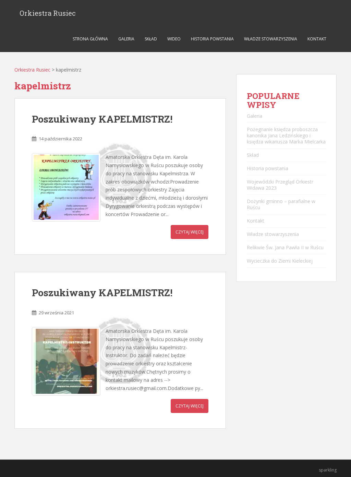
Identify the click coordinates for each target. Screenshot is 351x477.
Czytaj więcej (190, 232)
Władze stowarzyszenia (270, 39)
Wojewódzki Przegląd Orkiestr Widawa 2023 (280, 184)
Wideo (174, 39)
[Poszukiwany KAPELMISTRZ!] (66, 187)
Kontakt (316, 39)
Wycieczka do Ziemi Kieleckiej (280, 261)
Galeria (126, 39)
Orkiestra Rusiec (48, 13)
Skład (151, 39)
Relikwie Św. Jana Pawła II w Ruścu (285, 247)
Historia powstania (212, 39)
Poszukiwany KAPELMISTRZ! (102, 119)
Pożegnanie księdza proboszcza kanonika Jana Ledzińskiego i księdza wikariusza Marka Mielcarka (286, 135)
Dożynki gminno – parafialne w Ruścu (281, 204)
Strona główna (90, 39)
